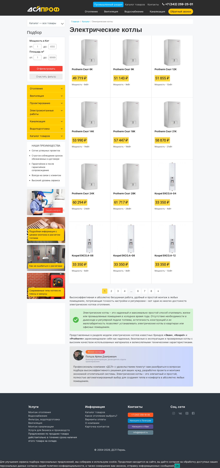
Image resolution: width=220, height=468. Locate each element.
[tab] (46, 88)
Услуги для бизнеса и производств (49, 430)
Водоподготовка (40, 128)
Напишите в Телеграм (140, 420)
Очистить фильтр (46, 76)
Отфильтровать (46, 68)
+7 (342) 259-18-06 (140, 415)
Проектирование (40, 103)
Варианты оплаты (95, 419)
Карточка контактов (97, 426)
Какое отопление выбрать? (101, 415)
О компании (92, 422)
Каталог (86, 21)
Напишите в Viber (140, 426)
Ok (177, 465)
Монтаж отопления (39, 412)
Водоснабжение (134, 11)
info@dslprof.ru (140, 432)
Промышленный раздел (108, 4)
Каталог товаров (135, 4)
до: (45, 46)
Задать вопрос (53, 210)
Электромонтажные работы (42, 112)
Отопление (91, 11)
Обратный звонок (180, 11)
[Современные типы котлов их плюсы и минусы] (46, 285)
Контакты (153, 4)
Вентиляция (111, 11)
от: (31, 46)
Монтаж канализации (41, 426)
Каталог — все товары (42, 23)
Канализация (157, 11)
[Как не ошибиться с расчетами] (46, 257)
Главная (75, 21)
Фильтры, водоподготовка (44, 419)
